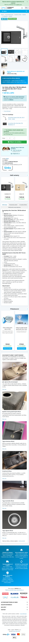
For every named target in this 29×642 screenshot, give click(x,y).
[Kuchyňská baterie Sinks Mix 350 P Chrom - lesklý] (5, 118)
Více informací (7, 111)
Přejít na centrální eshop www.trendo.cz (14, 590)
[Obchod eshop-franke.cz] (5, 594)
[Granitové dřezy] (14, 460)
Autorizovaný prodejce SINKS (9, 602)
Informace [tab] (4, 204)
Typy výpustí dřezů (7, 530)
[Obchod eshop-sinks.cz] (5, 597)
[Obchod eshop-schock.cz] (24, 594)
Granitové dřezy (6, 471)
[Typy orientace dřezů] (14, 430)
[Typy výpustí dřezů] (14, 520)
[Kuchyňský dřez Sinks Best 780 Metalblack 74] (5, 124)
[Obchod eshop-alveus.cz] (14, 597)
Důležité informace (6, 604)
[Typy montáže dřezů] (14, 490)
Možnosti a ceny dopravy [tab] (14, 207)
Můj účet (3, 607)
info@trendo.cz (16, 153)
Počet (3, 138)
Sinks (7, 158)
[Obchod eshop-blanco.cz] (14, 594)
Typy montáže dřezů (8, 501)
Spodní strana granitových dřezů (11, 411)
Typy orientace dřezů (8, 441)
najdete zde (19, 4)
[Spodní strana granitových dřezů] (14, 401)
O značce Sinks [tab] (23, 204)
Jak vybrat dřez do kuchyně (10, 382)
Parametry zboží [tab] (13, 204)
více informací (23, 613)
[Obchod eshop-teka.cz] (24, 597)
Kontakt (3, 609)
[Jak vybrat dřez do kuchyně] (14, 371)
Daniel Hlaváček (16, 631)
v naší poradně (21, 541)
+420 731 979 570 (17, 150)
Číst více (4, 389)
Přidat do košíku (14, 142)
